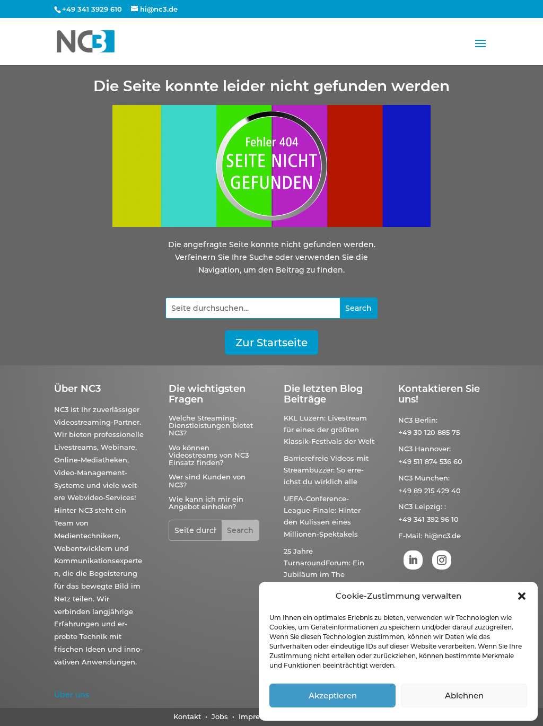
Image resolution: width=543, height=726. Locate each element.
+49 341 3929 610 (92, 9)
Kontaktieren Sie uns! (439, 394)
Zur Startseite (271, 342)
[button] (521, 596)
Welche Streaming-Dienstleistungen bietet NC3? (211, 426)
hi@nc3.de (442, 535)
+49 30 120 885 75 (429, 432)
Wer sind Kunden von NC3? (207, 480)
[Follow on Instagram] (441, 560)
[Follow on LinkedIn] (413, 560)
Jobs (221, 716)
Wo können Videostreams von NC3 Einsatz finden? (209, 455)
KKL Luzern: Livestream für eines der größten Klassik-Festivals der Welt (329, 429)
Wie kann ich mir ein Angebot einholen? (206, 503)
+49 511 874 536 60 (430, 461)
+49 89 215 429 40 (429, 490)
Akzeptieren (333, 695)
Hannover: (433, 448)
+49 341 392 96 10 (428, 519)
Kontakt (187, 716)
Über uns (71, 694)
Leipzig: (428, 506)
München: (432, 478)
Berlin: (426, 420)
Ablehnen (464, 695)
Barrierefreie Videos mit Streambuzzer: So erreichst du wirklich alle (326, 470)
